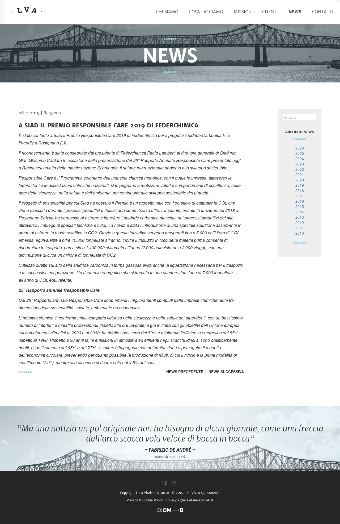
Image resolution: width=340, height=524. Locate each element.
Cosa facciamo (206, 11)
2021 (299, 174)
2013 (299, 217)
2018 (299, 190)
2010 (299, 233)
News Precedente (184, 371)
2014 (299, 211)
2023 (299, 164)
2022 (299, 169)
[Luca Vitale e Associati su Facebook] (165, 484)
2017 (299, 195)
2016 (299, 201)
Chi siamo (167, 11)
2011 (299, 227)
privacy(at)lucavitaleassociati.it (189, 500)
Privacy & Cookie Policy (145, 500)
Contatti (322, 11)
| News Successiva (223, 371)
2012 (299, 222)
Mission (243, 11)
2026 (299, 148)
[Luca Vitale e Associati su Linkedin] (174, 484)
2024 (299, 158)
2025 (299, 153)
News (294, 11)
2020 (299, 179)
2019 (299, 185)
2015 (299, 206)
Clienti (270, 11)
